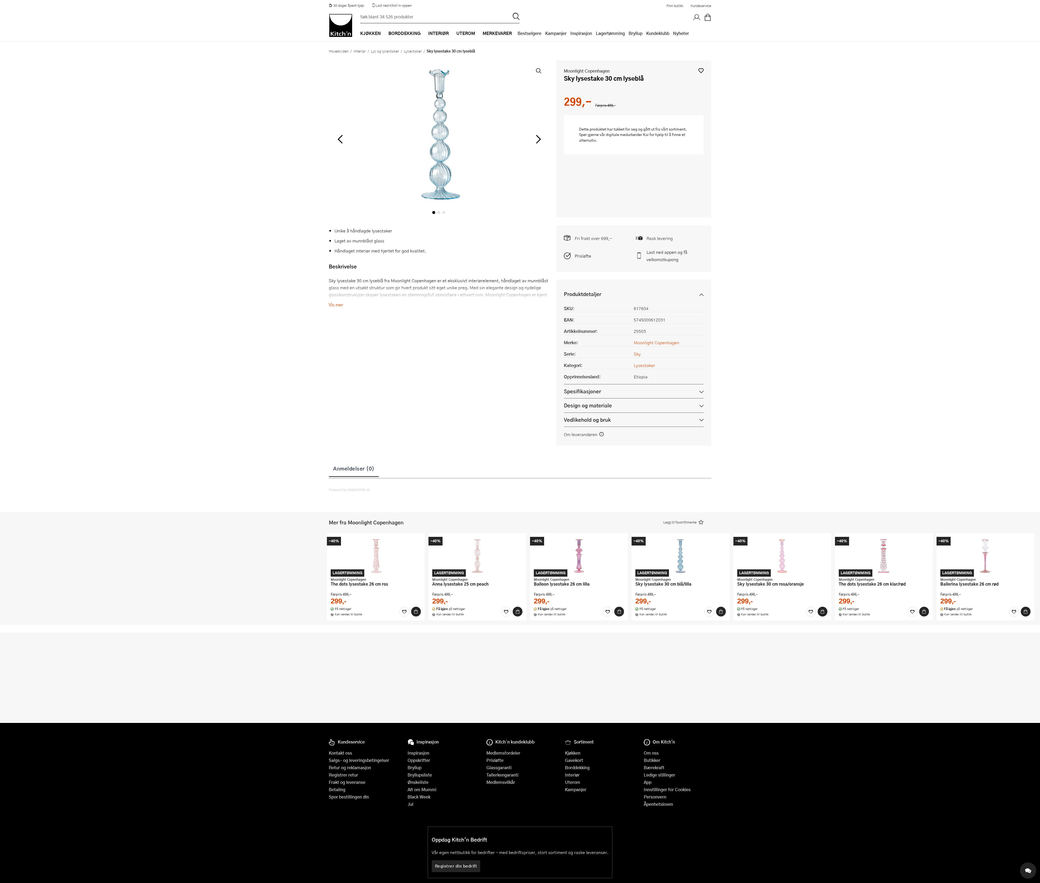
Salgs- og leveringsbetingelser (359, 760)
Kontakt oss (340, 753)
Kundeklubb (657, 33)
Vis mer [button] (336, 304)
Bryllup (635, 33)
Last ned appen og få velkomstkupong (666, 255)
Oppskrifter (419, 760)
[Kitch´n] (340, 25)
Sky (637, 354)
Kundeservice (701, 5)
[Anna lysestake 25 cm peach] (477, 556)
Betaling (337, 789)
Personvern (655, 797)
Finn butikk (675, 5)
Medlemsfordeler (503, 753)
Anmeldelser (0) (354, 468)
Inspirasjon (581, 33)
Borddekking (577, 767)
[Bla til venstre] (340, 139)
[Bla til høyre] (537, 139)
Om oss (651, 753)
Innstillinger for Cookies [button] (667, 789)
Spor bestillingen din (349, 797)
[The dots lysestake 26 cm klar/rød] (884, 556)
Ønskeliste (418, 782)
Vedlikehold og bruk (587, 420)
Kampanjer (556, 33)
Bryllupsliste (420, 775)
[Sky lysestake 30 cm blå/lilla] (680, 556)
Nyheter (681, 33)
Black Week (419, 797)
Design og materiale (588, 405)
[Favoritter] (404, 611)
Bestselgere (529, 33)
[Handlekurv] (707, 18)
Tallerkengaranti (502, 775)
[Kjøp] (416, 611)
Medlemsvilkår (500, 782)
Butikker (652, 760)
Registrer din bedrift (456, 866)
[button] (701, 70)
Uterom (572, 782)
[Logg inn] (696, 18)
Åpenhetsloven (658, 804)
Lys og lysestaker (385, 51)
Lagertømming (610, 33)
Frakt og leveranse (347, 782)
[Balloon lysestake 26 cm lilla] (579, 556)
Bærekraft (654, 767)
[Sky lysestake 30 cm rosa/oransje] (782, 556)
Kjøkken (572, 753)
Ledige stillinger (659, 775)
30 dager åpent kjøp (348, 5)
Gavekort (574, 760)
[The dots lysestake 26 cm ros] (376, 556)
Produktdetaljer (582, 294)
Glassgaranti (499, 767)
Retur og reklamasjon (350, 767)
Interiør (359, 51)
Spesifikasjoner (582, 391)
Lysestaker (413, 51)
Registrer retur (343, 775)
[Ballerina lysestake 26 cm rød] (985, 556)
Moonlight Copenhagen (587, 71)
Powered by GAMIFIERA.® (349, 489)
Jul (410, 804)
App (647, 782)
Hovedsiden (339, 51)
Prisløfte (583, 256)
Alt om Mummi (422, 789)
